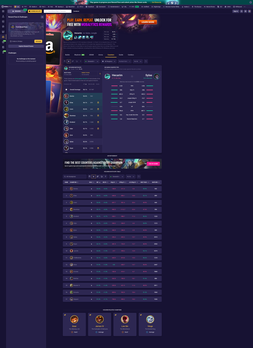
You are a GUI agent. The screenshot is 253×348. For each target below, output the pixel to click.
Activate (38, 41)
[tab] (67, 55)
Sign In (236, 11)
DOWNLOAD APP (36, 11)
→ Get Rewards (155, 2)
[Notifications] (241, 11)
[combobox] (57, 11)
